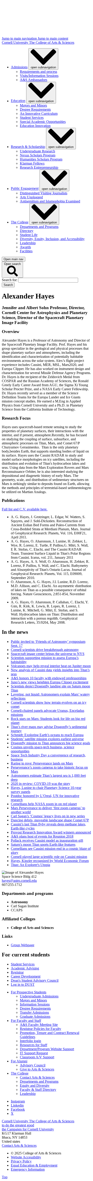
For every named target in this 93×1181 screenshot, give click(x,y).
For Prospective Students (28, 992)
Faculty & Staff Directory (38, 1089)
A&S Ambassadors (33, 80)
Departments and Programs (39, 227)
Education (18, 101)
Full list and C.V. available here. (24, 509)
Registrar (17, 972)
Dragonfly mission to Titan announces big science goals (50, 743)
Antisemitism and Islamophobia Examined (50, 201)
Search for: (10, 280)
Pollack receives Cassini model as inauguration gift (47, 840)
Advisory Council (32, 1065)
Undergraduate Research (37, 151)
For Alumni (19, 1061)
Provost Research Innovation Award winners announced (51, 832)
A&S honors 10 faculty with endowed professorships (48, 678)
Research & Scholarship (28, 147)
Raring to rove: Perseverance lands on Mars (42, 763)
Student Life (28, 235)
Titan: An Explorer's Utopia (30, 865)
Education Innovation (35, 126)
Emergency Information (28, 1169)
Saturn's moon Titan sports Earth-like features (43, 844)
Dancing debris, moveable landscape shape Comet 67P (50, 820)
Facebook (18, 1109)
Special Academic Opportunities (43, 122)
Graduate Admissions (35, 1016)
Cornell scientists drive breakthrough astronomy (45, 650)
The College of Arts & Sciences (51, 42)
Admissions (19, 67)
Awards (25, 247)
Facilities (26, 251)
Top (4, 1177)
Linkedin (17, 1105)
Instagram (18, 1101)
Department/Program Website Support (47, 1049)
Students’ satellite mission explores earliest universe (47, 739)
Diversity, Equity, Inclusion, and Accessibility (52, 239)
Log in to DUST (23, 984)
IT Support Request (34, 1053)
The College (19, 222)
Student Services (32, 117)
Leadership (28, 243)
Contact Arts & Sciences (37, 1077)
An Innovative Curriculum (39, 113)
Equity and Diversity (34, 1085)
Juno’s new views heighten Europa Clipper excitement (49, 682)
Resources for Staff (33, 1045)
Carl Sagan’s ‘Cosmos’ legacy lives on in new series (48, 816)
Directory (26, 231)
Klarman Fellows (32, 163)
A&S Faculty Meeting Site (39, 1025)
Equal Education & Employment (34, 1165)
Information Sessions (35, 1004)
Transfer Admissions (34, 1012)
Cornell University (15, 42)
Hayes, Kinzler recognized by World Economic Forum (50, 861)
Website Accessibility (26, 1157)
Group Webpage (22, 945)
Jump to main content (53, 38)
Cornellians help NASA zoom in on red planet (44, 804)
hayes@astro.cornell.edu (19, 880)
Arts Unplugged (31, 197)
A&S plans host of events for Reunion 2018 (42, 836)
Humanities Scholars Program (41, 159)
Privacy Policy (21, 1161)
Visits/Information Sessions (39, 76)
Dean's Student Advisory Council (34, 980)
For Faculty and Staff (26, 1020)
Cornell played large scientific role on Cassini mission (49, 857)
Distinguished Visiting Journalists (43, 193)
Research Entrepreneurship (39, 167)
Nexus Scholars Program (37, 155)
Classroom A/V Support (37, 1057)
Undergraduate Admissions (39, 996)
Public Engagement (25, 189)
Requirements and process (38, 72)
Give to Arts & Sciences (37, 1069)
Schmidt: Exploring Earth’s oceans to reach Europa (47, 735)
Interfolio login (30, 1041)
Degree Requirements (35, 109)
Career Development (25, 976)
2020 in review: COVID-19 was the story (40, 784)
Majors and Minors (33, 105)
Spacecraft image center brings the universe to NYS (47, 654)
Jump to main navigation (20, 38)
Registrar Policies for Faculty (40, 1029)
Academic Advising (25, 968)
